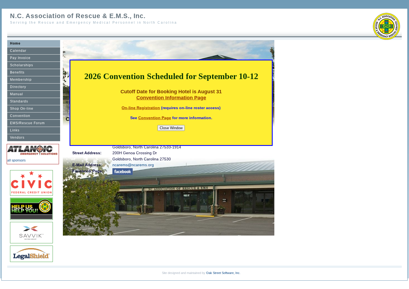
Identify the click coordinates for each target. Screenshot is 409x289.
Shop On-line (21, 109)
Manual (16, 94)
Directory (18, 87)
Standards (19, 101)
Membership (21, 80)
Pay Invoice (20, 58)
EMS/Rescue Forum (27, 123)
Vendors (17, 137)
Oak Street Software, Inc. (223, 273)
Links (14, 130)
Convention (20, 116)
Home (15, 43)
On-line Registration (141, 108)
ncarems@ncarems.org (133, 165)
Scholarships (21, 65)
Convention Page (154, 118)
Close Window (171, 128)
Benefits (17, 72)
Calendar (18, 51)
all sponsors (16, 160)
